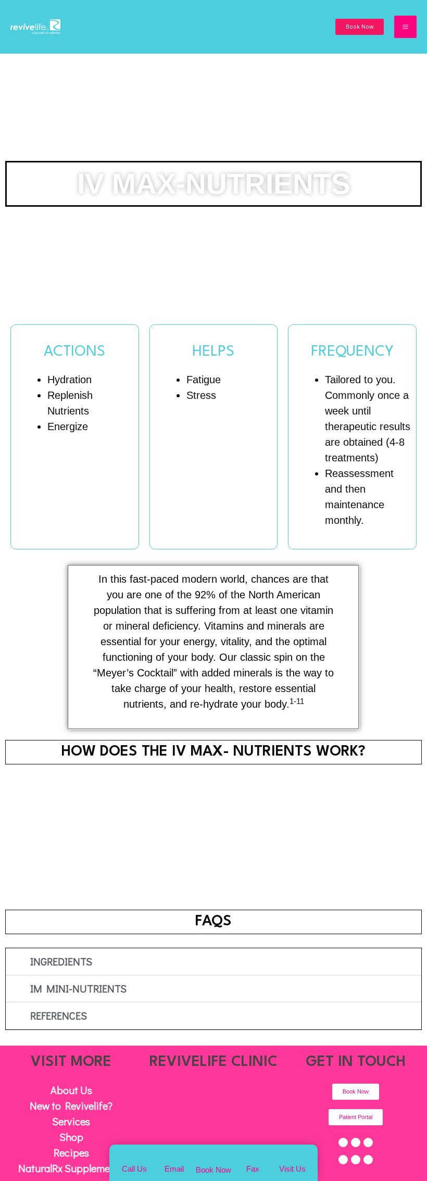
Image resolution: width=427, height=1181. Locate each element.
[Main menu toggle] (405, 27)
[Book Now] (213, 1155)
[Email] (174, 1155)
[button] (359, 27)
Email (174, 1168)
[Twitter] (355, 1142)
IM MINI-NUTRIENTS (78, 988)
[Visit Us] (292, 1155)
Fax (252, 1168)
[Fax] (253, 1155)
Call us (134, 1168)
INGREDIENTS (61, 961)
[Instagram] (343, 1159)
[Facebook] (343, 1142)
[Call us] (134, 1155)
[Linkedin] (355, 1159)
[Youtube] (368, 1142)
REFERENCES (58, 1015)
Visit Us (292, 1168)
